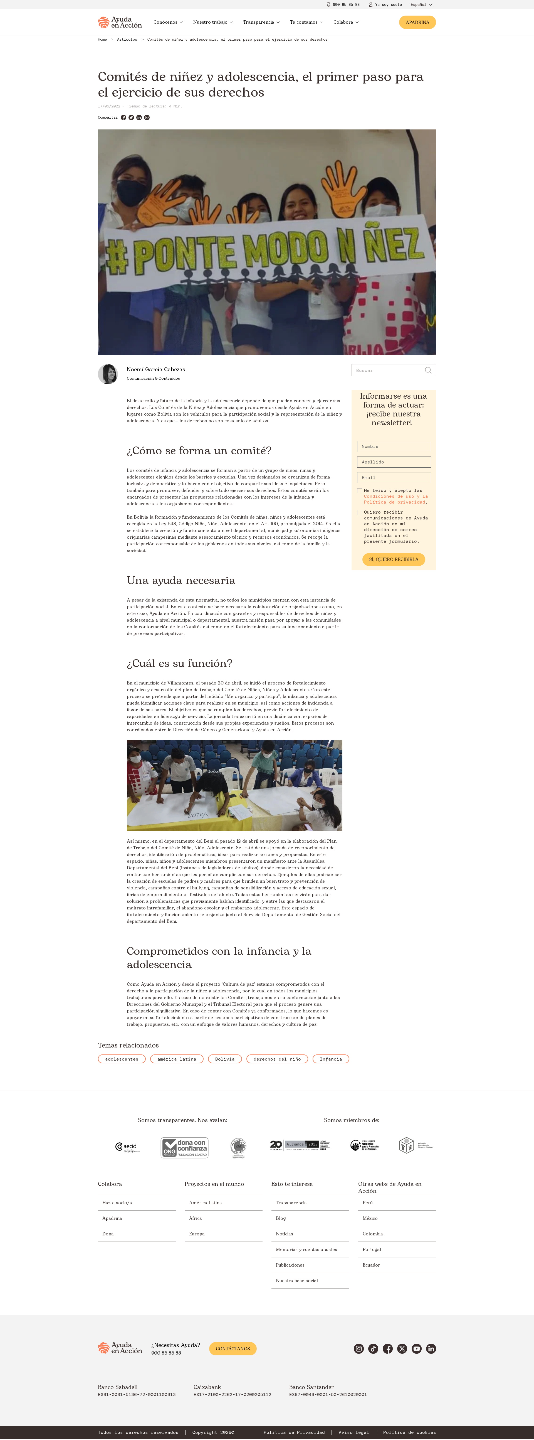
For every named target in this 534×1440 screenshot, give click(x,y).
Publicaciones (290, 1265)
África (195, 1218)
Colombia (373, 1234)
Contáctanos (233, 1349)
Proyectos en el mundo (214, 1184)
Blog (281, 1218)
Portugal (372, 1249)
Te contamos (304, 22)
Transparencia (258, 22)
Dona (108, 1234)
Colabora (343, 22)
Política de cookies (409, 1432)
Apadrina (112, 1218)
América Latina (205, 1202)
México (370, 1218)
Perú (368, 1202)
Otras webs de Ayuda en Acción (389, 1188)
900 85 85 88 (346, 4)
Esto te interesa (292, 1184)
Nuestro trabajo (210, 22)
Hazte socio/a (117, 1202)
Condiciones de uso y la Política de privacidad (396, 499)
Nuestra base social (297, 1280)
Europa (197, 1234)
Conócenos (165, 22)
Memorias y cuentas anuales (306, 1249)
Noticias (284, 1234)
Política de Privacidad (294, 1432)
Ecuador (371, 1265)
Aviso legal (354, 1432)
